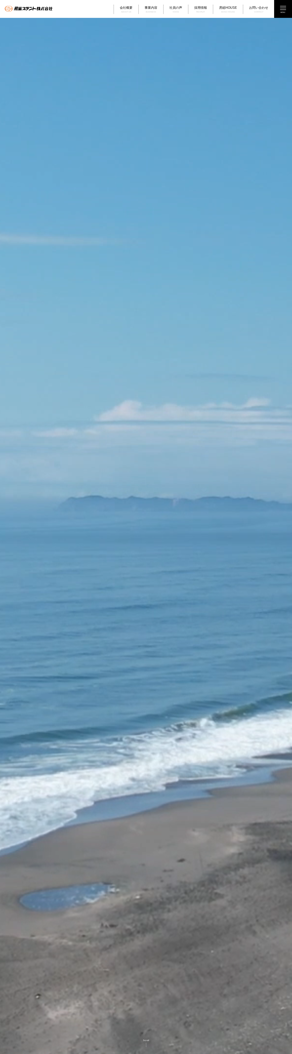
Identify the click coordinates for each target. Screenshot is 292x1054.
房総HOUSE (228, 9)
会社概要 (126, 9)
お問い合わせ (258, 9)
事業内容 (151, 9)
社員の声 (175, 9)
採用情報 (200, 9)
